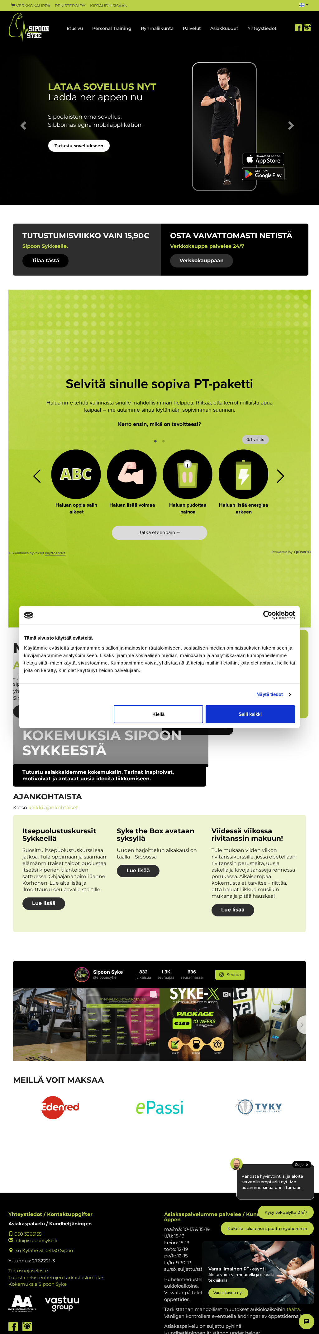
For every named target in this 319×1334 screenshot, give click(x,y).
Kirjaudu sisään (109, 5)
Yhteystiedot (262, 28)
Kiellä (158, 714)
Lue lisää (43, 903)
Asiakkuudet (224, 28)
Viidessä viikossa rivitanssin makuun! (247, 835)
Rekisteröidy (70, 5)
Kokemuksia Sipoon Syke (37, 1284)
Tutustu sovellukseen (79, 146)
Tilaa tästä (45, 260)
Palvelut (192, 28)
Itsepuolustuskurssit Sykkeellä (59, 835)
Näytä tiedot (269, 694)
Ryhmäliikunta (157, 28)
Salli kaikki (250, 714)
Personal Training (111, 28)
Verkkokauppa (32, 5)
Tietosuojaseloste (28, 1271)
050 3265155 (27, 1234)
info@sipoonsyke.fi (35, 1240)
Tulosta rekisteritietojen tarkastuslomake (55, 1277)
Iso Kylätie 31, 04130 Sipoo (43, 1250)
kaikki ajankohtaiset (53, 808)
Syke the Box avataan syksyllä (155, 835)
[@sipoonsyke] (82, 974)
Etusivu (75, 28)
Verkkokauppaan (201, 260)
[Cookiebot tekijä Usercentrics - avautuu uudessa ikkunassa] (267, 615)
